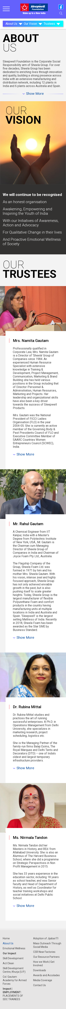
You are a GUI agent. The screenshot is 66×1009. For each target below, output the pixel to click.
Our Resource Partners (46, 956)
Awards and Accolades (46, 975)
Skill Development (13, 958)
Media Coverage (42, 980)
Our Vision (30, 23)
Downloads (39, 970)
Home (6, 938)
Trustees (49, 23)
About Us (11, 23)
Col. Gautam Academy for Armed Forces (15, 980)
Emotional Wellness (14, 948)
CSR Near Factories (44, 951)
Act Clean (8, 963)
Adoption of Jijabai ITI (45, 938)
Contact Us (39, 985)
